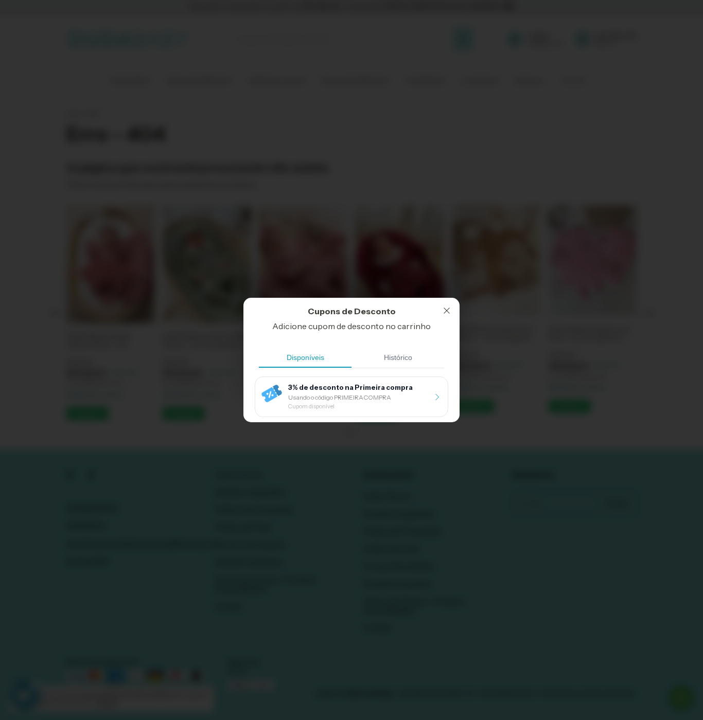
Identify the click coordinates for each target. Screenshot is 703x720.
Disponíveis (305, 357)
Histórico (398, 357)
